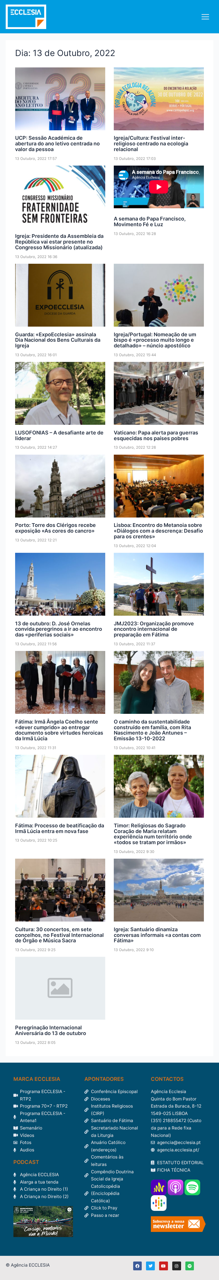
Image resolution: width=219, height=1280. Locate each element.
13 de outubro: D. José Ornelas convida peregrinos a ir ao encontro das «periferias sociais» (58, 629)
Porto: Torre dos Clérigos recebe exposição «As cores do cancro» (55, 528)
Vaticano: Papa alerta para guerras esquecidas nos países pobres (156, 435)
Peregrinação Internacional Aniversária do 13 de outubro (50, 1030)
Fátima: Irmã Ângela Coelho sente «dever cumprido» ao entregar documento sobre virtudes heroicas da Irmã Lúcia (59, 730)
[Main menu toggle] (205, 16)
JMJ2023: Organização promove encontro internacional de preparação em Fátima (154, 629)
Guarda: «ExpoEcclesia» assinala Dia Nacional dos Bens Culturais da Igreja (57, 340)
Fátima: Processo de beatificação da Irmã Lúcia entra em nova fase (59, 828)
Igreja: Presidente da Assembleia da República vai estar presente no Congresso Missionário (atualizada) (59, 241)
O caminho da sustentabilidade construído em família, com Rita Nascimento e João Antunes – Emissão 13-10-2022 (152, 730)
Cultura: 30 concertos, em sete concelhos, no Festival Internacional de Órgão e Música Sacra (59, 935)
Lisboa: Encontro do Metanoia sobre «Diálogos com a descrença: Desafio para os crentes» (158, 530)
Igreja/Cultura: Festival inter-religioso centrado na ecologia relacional (151, 143)
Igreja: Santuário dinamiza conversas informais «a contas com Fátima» (157, 935)
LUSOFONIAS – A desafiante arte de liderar (59, 435)
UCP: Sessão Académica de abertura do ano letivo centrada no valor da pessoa (57, 143)
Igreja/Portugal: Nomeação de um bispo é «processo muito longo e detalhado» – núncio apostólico (155, 340)
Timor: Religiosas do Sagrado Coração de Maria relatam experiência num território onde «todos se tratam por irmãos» (153, 834)
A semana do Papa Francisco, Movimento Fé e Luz (150, 221)
